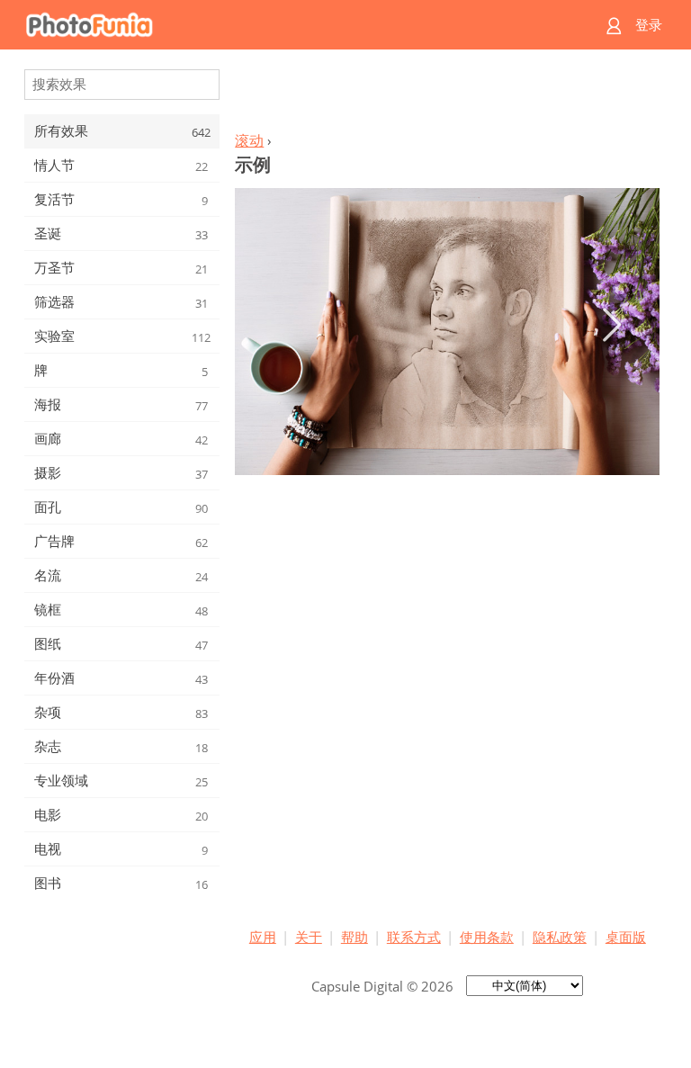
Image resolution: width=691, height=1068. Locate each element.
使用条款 (487, 937)
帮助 (354, 937)
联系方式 (414, 937)
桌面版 (626, 937)
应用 (262, 937)
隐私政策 (560, 937)
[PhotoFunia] (275, 24)
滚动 (249, 140)
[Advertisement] (447, 95)
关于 (308, 937)
